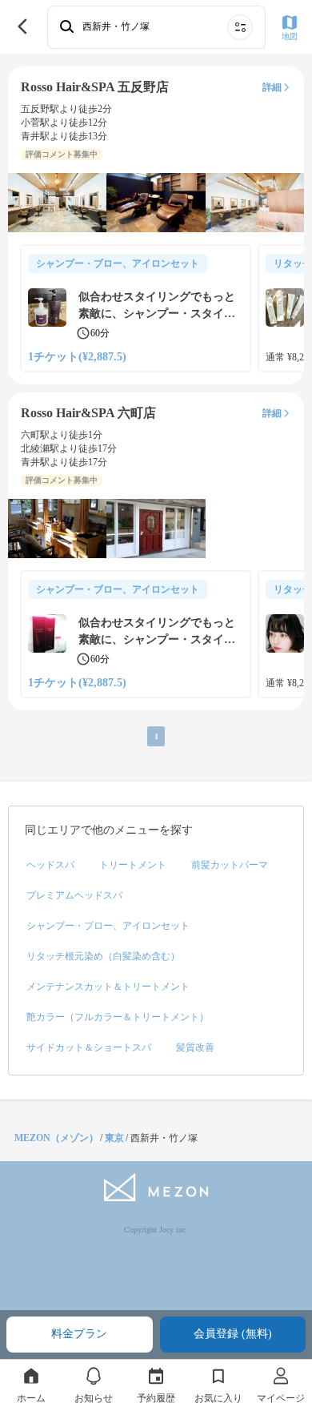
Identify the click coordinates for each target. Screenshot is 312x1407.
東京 (114, 1138)
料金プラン (79, 1334)
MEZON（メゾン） (56, 1138)
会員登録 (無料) (233, 1334)
